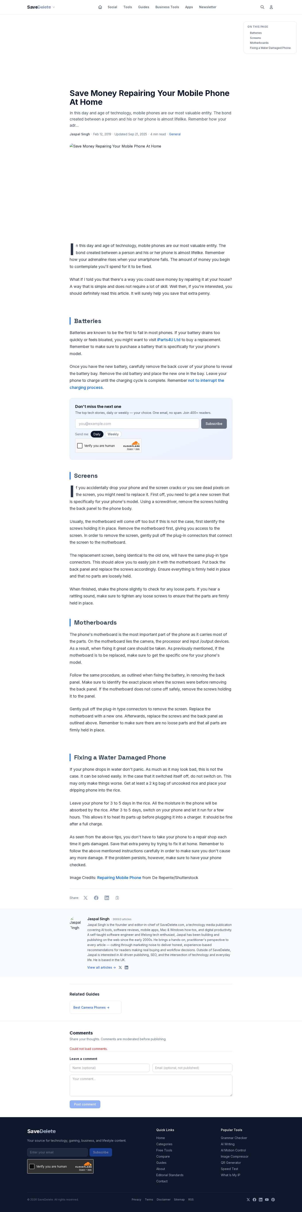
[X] (248, 1199)
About (160, 1169)
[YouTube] (267, 1199)
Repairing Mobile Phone (119, 877)
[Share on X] (86, 898)
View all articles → (101, 967)
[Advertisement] (151, 52)
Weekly (113, 434)
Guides (143, 7)
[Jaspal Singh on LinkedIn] (126, 967)
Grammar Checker (234, 1138)
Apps (189, 7)
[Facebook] (254, 1199)
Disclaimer (163, 1199)
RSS (191, 1199)
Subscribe (214, 423)
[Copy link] (117, 898)
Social (112, 7)
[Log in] (271, 7)
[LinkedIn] (260, 1199)
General (175, 134)
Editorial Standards (169, 1175)
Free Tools (164, 1150)
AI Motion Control (233, 1150)
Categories (164, 1144)
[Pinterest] (273, 1199)
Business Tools (167, 7)
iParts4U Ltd (168, 339)
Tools (127, 7)
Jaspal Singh (80, 134)
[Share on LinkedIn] (107, 898)
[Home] (100, 7)
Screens (255, 38)
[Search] (262, 7)
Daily (97, 434)
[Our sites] (53, 7)
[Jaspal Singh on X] (120, 967)
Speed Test (229, 1169)
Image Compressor (234, 1156)
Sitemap (179, 1199)
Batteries (256, 32)
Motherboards (259, 42)
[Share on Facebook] (96, 898)
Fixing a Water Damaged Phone (270, 48)
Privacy (136, 1199)
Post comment (85, 1104)
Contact (162, 1181)
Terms (149, 1199)
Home (160, 1138)
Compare (163, 1156)
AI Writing (228, 1144)
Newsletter (207, 7)
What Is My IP (230, 1175)
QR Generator (231, 1162)
